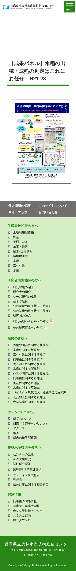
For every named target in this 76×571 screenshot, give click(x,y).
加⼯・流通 (20, 246)
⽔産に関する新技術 (26, 368)
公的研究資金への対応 (28, 327)
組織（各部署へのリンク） (31, 423)
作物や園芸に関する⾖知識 (31, 373)
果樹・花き (20, 242)
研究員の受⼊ (22, 315)
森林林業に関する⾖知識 (29, 402)
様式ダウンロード (25, 520)
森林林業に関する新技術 (29, 354)
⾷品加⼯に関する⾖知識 (29, 397)
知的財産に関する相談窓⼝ (31, 484)
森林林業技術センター (28, 510)
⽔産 (16, 270)
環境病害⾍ (20, 256)
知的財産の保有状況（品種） (32, 310)
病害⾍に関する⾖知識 (28, 378)
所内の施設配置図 (25, 437)
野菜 (16, 237)
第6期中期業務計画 (25, 469)
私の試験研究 (22, 459)
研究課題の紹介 (23, 287)
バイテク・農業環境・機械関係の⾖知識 (39, 392)
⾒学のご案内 (22, 515)
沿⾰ (16, 433)
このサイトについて (53, 205)
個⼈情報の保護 (19, 205)
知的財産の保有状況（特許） (32, 306)
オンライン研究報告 (26, 475)
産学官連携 (20, 301)
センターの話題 (23, 454)
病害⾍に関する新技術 (28, 359)
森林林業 (19, 265)
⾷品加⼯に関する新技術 (29, 364)
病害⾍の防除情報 (25, 501)
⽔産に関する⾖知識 (26, 387)
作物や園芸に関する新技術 (31, 345)
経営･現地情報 (22, 251)
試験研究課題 (22, 464)
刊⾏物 (17, 479)
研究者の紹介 (22, 291)
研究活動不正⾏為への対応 (31, 321)
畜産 (16, 261)
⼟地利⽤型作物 (23, 232)
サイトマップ (17, 212)
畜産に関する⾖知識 (26, 383)
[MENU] (69, 6)
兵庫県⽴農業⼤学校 (26, 506)
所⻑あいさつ (22, 418)
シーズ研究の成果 (25, 296)
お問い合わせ (48, 212)
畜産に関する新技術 (26, 350)
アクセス (19, 428)
